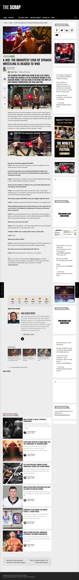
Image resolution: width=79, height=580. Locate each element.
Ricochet (22, 367)
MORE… (53, 17)
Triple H (25, 367)
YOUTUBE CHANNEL (35, 17)
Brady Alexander (31, 476)
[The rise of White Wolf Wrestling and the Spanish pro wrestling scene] (14, 352)
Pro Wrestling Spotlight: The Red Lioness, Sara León (44, 358)
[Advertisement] (29, 280)
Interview (6, 56)
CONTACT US (46, 17)
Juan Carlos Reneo (11, 67)
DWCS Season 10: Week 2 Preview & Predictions (34, 420)
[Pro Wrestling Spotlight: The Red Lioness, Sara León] (44, 352)
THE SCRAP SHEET (23, 17)
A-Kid (12, 367)
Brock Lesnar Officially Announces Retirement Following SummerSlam (35, 533)
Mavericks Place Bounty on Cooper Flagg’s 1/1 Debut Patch (35, 510)
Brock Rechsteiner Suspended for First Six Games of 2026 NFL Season (36, 488)
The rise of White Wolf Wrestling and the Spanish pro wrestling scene (14, 358)
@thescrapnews (35, 259)
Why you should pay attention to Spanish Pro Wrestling (29, 358)
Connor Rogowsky (31, 431)
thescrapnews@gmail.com (62, 415)
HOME (5, 17)
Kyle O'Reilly (16, 367)
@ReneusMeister (13, 265)
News (12, 56)
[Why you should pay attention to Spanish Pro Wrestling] (29, 352)
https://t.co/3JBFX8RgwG (63, 363)
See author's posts (28, 334)
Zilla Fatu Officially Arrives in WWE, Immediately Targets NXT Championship (36, 465)
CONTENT (11, 17)
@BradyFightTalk (65, 253)
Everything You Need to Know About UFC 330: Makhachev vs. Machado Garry (36, 443)
